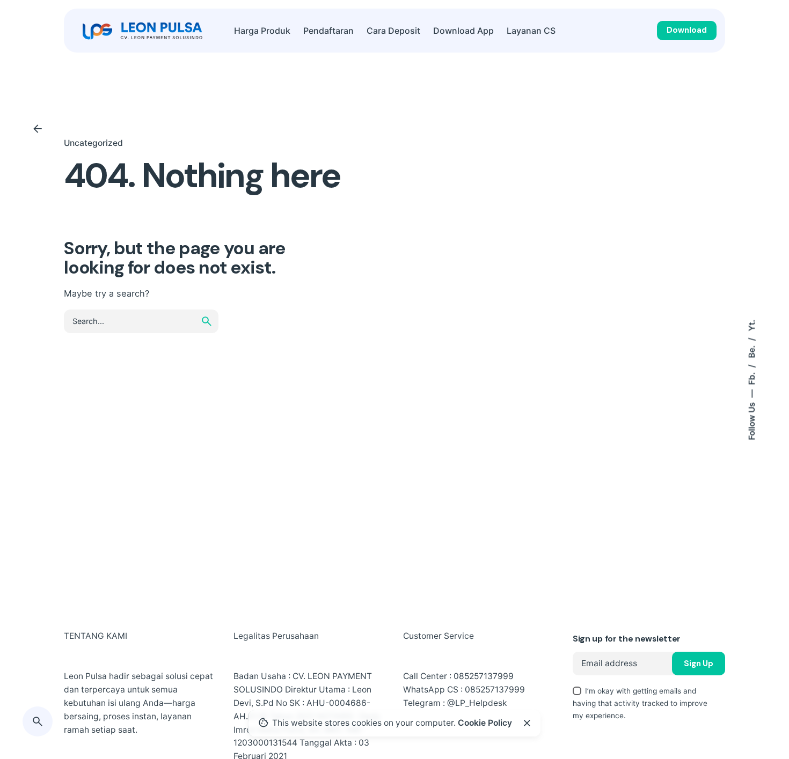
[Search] (38, 721)
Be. (751, 350)
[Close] (527, 723)
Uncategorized (93, 143)
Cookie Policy (485, 723)
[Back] (38, 129)
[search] (206, 321)
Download (687, 30)
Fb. (751, 377)
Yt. (751, 325)
